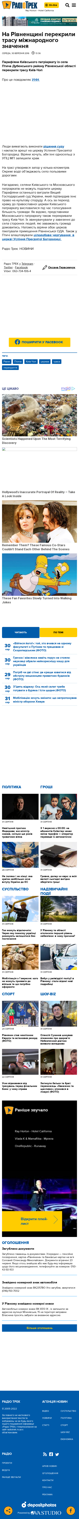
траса (56, 361)
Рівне (6, 361)
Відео (45, 1411)
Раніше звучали (11, 1477)
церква (45, 361)
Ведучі (6, 1470)
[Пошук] (67, 5)
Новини (47, 1418)
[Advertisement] (39, 113)
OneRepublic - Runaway (30, 1146)
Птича (17, 361)
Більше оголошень (40, 1328)
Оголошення (15, 1243)
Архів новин (49, 1466)
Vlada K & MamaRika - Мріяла (34, 1139)
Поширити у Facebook (42, 342)
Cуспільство (15, 889)
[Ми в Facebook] (51, 1454)
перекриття (10, 367)
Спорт (8, 994)
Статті (45, 1425)
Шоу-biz (48, 994)
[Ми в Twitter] (57, 1455)
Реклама (47, 1494)
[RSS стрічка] (45, 1454)
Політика (11, 787)
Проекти (7, 1463)
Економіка (67, 1439)
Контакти (47, 1480)
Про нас (47, 1487)
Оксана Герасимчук (61, 267)
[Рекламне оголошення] (39, 21)
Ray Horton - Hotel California (33, 1131)
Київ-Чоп (31, 361)
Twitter (8, 267)
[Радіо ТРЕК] (20, 5)
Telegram (27, 264)
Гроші (46, 787)
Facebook (21, 267)
